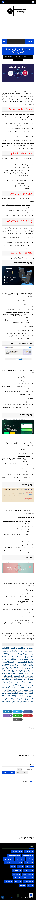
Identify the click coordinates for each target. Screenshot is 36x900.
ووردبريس (8, 881)
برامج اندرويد (8, 57)
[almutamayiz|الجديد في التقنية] (18, 11)
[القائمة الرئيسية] (4, 41)
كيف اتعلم (15, 874)
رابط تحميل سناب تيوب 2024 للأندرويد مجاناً (17, 687)
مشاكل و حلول (27, 881)
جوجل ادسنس (17, 863)
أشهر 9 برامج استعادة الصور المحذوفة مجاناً (17, 679)
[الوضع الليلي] (31, 895)
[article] (18, 738)
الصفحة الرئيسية (17, 57)
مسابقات (16, 878)
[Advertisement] (18, 816)
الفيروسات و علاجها (14, 855)
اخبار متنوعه (28, 851)
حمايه (7, 863)
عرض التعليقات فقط (21, 773)
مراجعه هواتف (27, 878)
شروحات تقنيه (27, 870)
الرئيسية (28, 41)
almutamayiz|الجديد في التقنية (11, 897)
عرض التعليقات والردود (8, 773)
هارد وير (17, 881)
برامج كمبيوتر (7, 859)
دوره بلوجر (28, 866)
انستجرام (29, 859)
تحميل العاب (28, 863)
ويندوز (29, 885)
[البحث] (3, 2)
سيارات (19, 866)
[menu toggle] (33, 2)
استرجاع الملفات (16, 851)
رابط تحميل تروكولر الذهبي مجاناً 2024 (19, 685)
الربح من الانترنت (27, 855)
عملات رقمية (16, 870)
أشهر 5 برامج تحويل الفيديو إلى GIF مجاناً (18, 670)
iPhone (22, 885)
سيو (12, 866)
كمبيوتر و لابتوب (27, 874)
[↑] (18, 895)
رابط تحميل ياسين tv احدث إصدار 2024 (18, 654)
